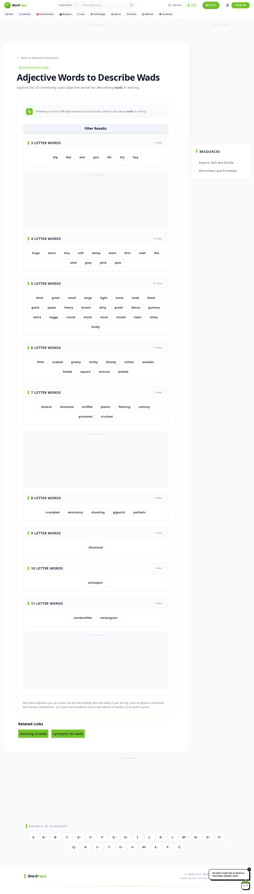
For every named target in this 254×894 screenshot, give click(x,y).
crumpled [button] (53, 512)
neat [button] (142, 253)
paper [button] (52, 307)
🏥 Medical (147, 14)
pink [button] (103, 263)
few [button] (68, 157)
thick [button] (40, 298)
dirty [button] (102, 307)
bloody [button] (111, 362)
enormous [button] (75, 512)
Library (177, 5)
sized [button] (135, 298)
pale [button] (118, 263)
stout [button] (104, 317)
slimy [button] (154, 317)
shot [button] (73, 263)
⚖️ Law (80, 14)
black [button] (151, 298)
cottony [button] (144, 407)
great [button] (56, 298)
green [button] (119, 307)
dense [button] (135, 307)
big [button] (55, 157)
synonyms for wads (68, 733)
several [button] (46, 407)
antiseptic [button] (95, 583)
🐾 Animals (24, 14)
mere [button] (112, 253)
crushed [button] (107, 416)
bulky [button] (95, 327)
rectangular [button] (109, 618)
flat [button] (156, 253)
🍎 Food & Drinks (45, 14)
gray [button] (88, 263)
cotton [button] (129, 362)
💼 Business (65, 14)
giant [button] (35, 307)
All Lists (9, 14)
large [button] (88, 298)
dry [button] (122, 157)
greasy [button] (76, 362)
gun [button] (96, 157)
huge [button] (36, 253)
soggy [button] (53, 317)
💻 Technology (97, 14)
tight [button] (103, 298)
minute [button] (104, 372)
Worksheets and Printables (218, 171)
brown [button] (86, 307)
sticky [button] (93, 362)
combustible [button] (82, 618)
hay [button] (135, 157)
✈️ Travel (131, 14)
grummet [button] (85, 416)
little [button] (40, 362)
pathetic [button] (139, 512)
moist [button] (87, 317)
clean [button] (138, 317)
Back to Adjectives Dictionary (40, 58)
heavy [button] (68, 307)
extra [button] (37, 317)
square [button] (85, 372)
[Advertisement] (95, 31)
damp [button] (96, 253)
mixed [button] (121, 317)
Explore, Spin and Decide (216, 163)
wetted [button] (123, 372)
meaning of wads (33, 733)
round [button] (70, 317)
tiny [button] (67, 253)
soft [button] (81, 253)
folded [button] (67, 372)
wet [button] (82, 157)
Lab (193, 5)
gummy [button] (154, 307)
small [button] (72, 298)
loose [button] (119, 298)
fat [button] (109, 157)
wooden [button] (148, 362)
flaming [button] (124, 407)
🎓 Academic (165, 14)
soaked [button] (57, 362)
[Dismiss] (249, 869)
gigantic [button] (119, 512)
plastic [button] (105, 407)
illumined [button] (96, 547)
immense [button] (67, 407)
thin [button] (127, 253)
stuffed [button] (87, 407)
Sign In (240, 5)
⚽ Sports (116, 14)
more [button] (52, 253)
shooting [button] (98, 512)
